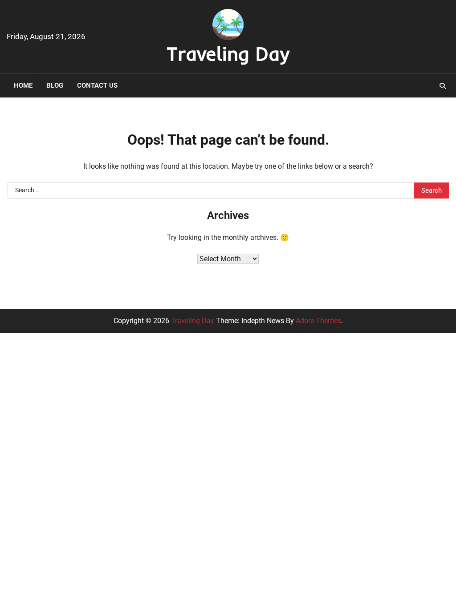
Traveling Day (228, 53)
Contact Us (97, 85)
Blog (54, 85)
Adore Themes (318, 320)
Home (23, 85)
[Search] (442, 86)
